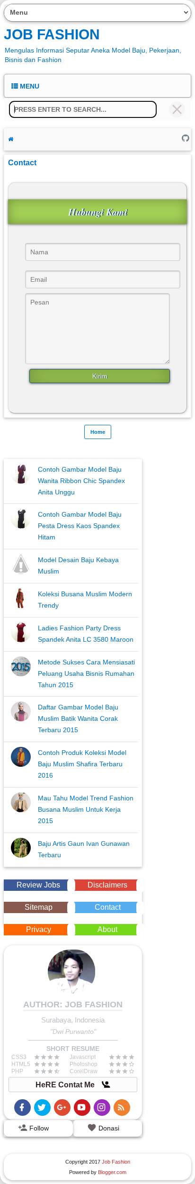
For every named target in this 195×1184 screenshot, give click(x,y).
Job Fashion (52, 34)
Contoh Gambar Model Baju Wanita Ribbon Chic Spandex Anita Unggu (81, 481)
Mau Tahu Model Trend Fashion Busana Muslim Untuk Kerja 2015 (85, 809)
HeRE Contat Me (66, 1085)
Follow (38, 1128)
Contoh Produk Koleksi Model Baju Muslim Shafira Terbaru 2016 (82, 764)
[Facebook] (22, 1107)
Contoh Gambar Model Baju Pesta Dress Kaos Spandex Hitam (80, 526)
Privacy (38, 929)
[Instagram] (102, 1107)
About (107, 929)
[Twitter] (42, 1107)
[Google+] (62, 1107)
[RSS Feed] (122, 1107)
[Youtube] (82, 1107)
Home (97, 432)
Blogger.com (112, 1172)
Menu (28, 86)
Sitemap (39, 907)
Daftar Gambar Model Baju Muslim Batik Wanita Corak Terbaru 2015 (78, 718)
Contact (108, 907)
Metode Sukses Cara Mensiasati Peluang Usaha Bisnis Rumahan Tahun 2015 (86, 673)
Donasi (108, 1128)
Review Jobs (38, 885)
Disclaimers (107, 885)
